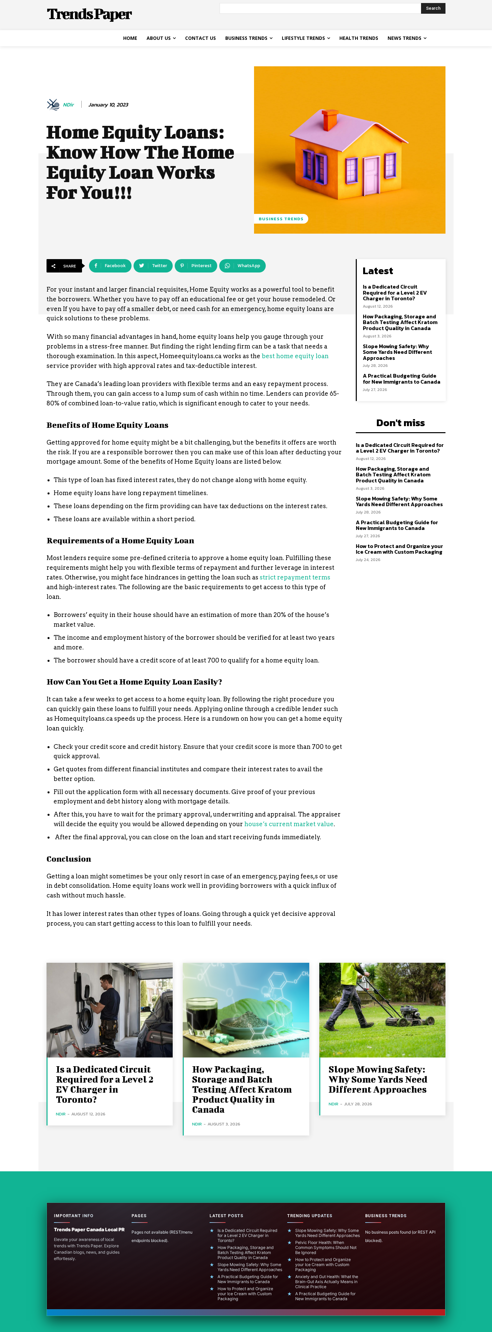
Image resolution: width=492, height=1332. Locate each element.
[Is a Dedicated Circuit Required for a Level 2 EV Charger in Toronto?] (110, 1010)
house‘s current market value (289, 824)
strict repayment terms (294, 577)
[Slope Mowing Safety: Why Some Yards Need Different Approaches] (382, 1010)
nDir (68, 104)
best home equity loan (295, 356)
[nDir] (54, 104)
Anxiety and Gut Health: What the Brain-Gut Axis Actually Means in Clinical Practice (326, 1281)
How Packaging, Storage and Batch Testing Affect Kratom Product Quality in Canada (400, 322)
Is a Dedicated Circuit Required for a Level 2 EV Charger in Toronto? (395, 292)
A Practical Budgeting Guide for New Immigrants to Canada (401, 379)
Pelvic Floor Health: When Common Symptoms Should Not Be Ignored (325, 1247)
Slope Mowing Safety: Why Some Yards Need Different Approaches (397, 352)
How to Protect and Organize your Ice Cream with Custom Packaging (399, 549)
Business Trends (281, 219)
